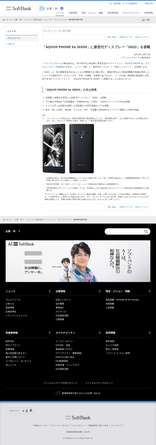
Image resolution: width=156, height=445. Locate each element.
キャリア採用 (112, 345)
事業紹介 (60, 307)
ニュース (47, 19)
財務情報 (10, 349)
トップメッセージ (64, 341)
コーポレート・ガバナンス (18, 360)
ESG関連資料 (62, 360)
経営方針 (10, 341)
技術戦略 (110, 303)
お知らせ (11, 43)
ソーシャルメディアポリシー (99, 382)
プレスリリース (60, 19)
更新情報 (10, 307)
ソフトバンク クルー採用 (118, 353)
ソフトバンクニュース (16, 315)
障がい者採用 (112, 349)
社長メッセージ (63, 299)
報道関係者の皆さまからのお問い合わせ (81, 393)
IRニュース (11, 364)
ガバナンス (61, 311)
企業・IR (17, 19)
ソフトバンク (78, 417)
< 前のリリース (125, 37)
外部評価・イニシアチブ (67, 364)
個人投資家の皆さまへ (16, 353)
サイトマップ (116, 425)
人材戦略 (110, 307)
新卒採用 (110, 341)
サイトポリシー (79, 425)
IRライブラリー (13, 345)
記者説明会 (11, 311)
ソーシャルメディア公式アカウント (60, 382)
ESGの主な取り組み (65, 357)
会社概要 (60, 303)
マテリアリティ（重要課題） (69, 353)
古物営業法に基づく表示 (98, 425)
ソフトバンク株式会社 (32, 19)
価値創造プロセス (64, 349)
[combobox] (124, 231)
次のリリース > (142, 37)
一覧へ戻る (111, 37)
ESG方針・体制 (63, 345)
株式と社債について (15, 357)
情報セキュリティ (41, 425)
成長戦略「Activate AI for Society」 (123, 299)
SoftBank (18, 8)
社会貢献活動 (62, 315)
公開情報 (60, 319)
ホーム (9, 19)
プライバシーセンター (60, 425)
